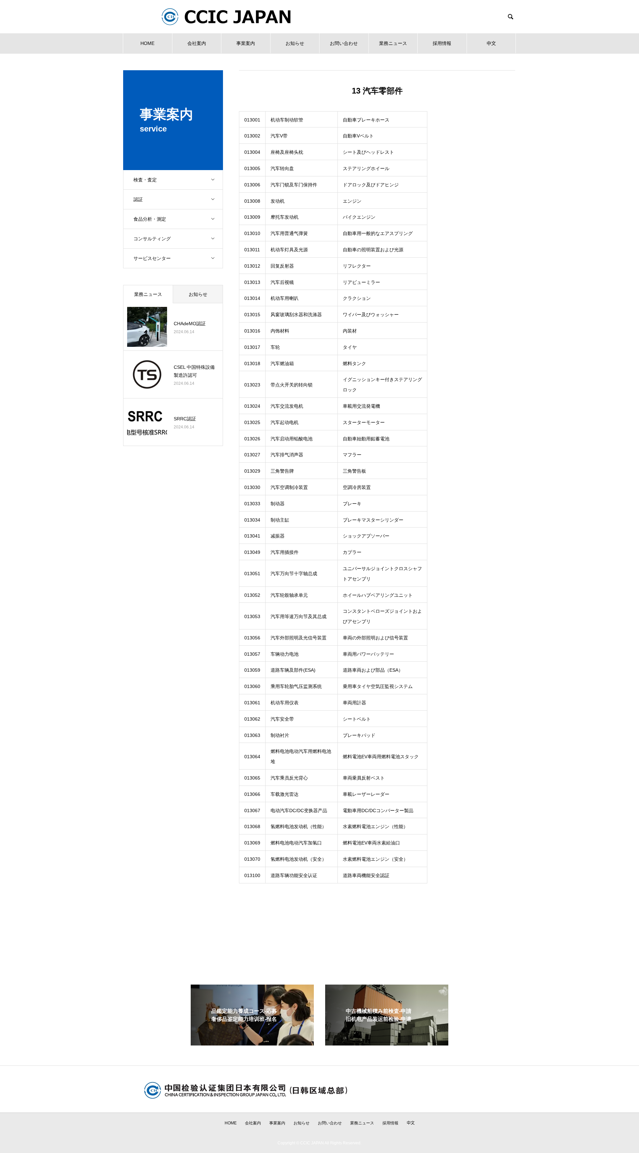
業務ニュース (393, 43)
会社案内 (196, 43)
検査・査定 (145, 179)
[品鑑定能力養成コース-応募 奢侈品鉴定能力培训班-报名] (252, 1042)
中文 (491, 43)
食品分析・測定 (149, 219)
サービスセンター (152, 258)
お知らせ (295, 43)
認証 (138, 199)
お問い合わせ (344, 43)
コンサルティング (152, 238)
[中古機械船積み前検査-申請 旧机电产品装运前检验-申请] (386, 1042)
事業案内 (245, 43)
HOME (147, 43)
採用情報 (442, 43)
